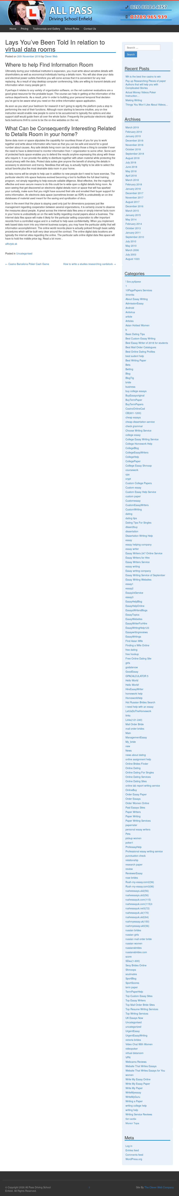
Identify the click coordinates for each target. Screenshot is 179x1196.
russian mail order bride (139, 939)
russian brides (133, 930)
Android (130, 307)
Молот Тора (132, 1123)
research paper (134, 864)
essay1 (129, 584)
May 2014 (131, 219)
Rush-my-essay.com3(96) (140, 886)
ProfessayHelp (134, 847)
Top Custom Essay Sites (139, 996)
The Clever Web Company (159, 1187)
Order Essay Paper (136, 794)
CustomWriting (134, 509)
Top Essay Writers (136, 1000)
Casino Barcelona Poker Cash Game (27, 264)
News (129, 750)
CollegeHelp (132, 457)
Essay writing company (138, 570)
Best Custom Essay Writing (140, 338)
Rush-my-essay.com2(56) (140, 882)
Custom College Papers (139, 483)
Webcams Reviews (136, 1061)
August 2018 (132, 158)
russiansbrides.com (136, 952)
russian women (134, 943)
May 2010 (131, 245)
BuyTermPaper (134, 400)
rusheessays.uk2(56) (137, 890)
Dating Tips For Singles (138, 522)
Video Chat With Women (139, 1044)
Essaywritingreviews (137, 632)
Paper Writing (133, 816)
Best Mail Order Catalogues (141, 347)
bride (128, 382)
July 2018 (131, 162)
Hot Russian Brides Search (140, 702)
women (130, 1075)
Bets (128, 364)
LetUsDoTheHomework (138, 711)
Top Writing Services (137, 1013)
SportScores (132, 983)
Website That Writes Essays (141, 1066)
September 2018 (135, 153)
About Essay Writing (137, 299)
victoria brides (133, 1040)
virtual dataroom (135, 1053)
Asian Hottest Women (137, 325)
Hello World (132, 680)
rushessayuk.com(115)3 (139, 904)
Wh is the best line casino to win (143, 76)
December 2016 (134, 206)
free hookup (132, 654)
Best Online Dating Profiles (140, 351)
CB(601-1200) (133, 413)
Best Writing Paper (136, 360)
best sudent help (135, 356)
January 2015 (133, 215)
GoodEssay (132, 671)
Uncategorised (24, 253)
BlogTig (130, 378)
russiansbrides (134, 947)
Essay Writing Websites (138, 579)
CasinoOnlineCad (135, 408)
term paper (132, 987)
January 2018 (133, 188)
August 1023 (132, 259)
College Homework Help (139, 443)
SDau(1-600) (133, 961)
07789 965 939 (148, 17)
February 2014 (134, 223)
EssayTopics (132, 614)
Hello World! (132, 684)
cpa (128, 474)
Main (128, 733)
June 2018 (131, 167)
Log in (129, 1146)
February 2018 (134, 184)
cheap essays (133, 417)
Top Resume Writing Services (142, 1009)
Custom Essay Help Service (141, 492)
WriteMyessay (133, 1092)
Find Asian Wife (134, 641)
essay (129, 540)
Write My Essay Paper (138, 1083)
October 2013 (133, 228)
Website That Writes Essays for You (145, 1070)
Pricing (24, 28)
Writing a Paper (134, 1101)
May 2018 (131, 171)
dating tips (131, 518)
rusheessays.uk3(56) (137, 895)
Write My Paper (134, 1088)
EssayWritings (133, 636)
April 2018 (131, 175)
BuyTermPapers (134, 404)
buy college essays (136, 391)
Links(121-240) (134, 720)
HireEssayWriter (134, 689)
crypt (128, 478)
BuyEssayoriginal (135, 395)
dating (129, 514)
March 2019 (132, 127)
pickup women (133, 838)
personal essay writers (138, 829)
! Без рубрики (133, 281)
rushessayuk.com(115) (138, 899)
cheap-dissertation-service (140, 421)
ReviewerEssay (134, 873)
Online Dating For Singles (140, 772)
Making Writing (134, 100)
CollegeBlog (132, 448)
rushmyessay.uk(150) (137, 921)
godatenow (132, 667)
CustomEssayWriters (137, 505)
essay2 (129, 588)
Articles (130, 321)
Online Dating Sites (136, 781)
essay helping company (139, 544)
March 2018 (132, 180)
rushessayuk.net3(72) (138, 908)
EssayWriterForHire (136, 623)
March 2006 (132, 250)
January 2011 (133, 232)
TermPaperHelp (134, 991)
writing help (132, 1110)
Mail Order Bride (135, 724)
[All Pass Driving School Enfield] (50, 12)
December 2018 (134, 140)
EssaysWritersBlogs (136, 610)
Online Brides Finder (137, 763)
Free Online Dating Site (138, 658)
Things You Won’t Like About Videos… (147, 104)
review (129, 869)
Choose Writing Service (138, 430)
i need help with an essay (139, 706)
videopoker (132, 1048)
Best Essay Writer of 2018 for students (147, 343)
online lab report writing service (143, 785)
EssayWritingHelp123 (137, 627)
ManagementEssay (136, 737)
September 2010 (135, 237)
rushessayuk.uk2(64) (137, 917)
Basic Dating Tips (135, 334)
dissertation (132, 531)
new (128, 746)
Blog (128, 373)
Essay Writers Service (138, 562)
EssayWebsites (134, 619)
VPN (128, 1057)
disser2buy (132, 527)
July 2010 (131, 241)
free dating (131, 649)
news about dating (136, 755)
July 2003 (131, 254)
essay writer (132, 549)
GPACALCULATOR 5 (137, 676)
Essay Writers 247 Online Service (144, 553)
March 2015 (132, 210)
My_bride (131, 741)
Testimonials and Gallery (46, 28)
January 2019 (133, 136)
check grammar (134, 426)
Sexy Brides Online (136, 965)
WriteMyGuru (133, 1097)
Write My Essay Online (138, 1079)
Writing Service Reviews (139, 1114)
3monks (130, 294)
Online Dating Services (138, 777)
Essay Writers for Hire (138, 557)
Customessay (133, 500)
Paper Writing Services (138, 820)
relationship (132, 860)
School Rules (72, 28)
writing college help (136, 1105)
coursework (132, 470)
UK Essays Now (134, 1018)
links (128, 715)
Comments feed (134, 1154)
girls (128, 663)
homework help (134, 693)
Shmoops (131, 969)
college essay (133, 435)
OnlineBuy (131, 790)
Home (13, 28)
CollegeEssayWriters (137, 452)
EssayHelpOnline (135, 606)
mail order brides (135, 728)
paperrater (131, 825)
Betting (129, 369)
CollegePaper (133, 461)
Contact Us (90, 28)
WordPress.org (134, 1159)
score (129, 956)
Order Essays (133, 798)
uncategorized (133, 1026)
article (129, 316)
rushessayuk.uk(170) (137, 912)
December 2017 (134, 193)
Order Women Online (137, 803)
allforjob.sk (11, 243)
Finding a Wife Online (137, 645)
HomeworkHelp (134, 698)
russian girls (132, 934)
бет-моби (131, 1118)
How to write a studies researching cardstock (89, 264)
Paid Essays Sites (135, 807)
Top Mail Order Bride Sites (140, 1004)
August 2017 (132, 202)
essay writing (133, 566)
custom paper (133, 496)
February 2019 (134, 131)
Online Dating (133, 768)
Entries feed (132, 1150)
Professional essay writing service (144, 851)
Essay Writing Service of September (145, 575)
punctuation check (136, 855)
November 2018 (134, 145)
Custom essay (133, 487)
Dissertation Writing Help (139, 535)
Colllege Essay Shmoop (139, 465)
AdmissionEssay (135, 303)
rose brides (132, 877)
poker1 (129, 842)
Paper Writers (133, 812)
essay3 (129, 597)
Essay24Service (134, 592)
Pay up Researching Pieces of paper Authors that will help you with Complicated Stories (146, 84)
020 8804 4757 (148, 7)
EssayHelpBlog (134, 601)
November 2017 (134, 197)
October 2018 (133, 149)
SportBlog (131, 978)
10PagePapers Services (139, 290)
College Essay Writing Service (142, 439)
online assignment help (138, 759)
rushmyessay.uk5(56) (137, 926)
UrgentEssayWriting (136, 1035)
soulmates (131, 974)
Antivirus (130, 312)
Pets (128, 833)
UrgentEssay (133, 1031)
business (130, 386)
